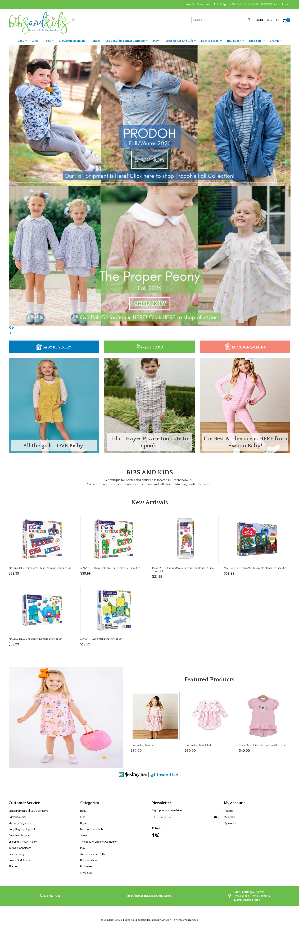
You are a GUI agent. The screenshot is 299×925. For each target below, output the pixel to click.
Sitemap (13, 866)
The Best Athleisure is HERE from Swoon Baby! (245, 442)
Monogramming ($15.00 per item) (28, 810)
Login (259, 20)
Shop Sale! (256, 40)
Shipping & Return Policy (23, 841)
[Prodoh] (150, 115)
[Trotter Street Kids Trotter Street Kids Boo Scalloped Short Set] (263, 715)
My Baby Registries (20, 823)
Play (156, 40)
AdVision (166, 920)
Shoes (96, 40)
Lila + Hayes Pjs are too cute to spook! (149, 442)
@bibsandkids (165, 774)
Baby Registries (17, 817)
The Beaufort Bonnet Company (125, 40)
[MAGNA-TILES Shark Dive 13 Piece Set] (113, 609)
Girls (35, 40)
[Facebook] (153, 835)
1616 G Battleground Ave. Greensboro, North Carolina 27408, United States (251, 895)
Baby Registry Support (22, 829)
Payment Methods (19, 860)
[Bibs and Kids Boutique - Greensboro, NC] (42, 22)
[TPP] (150, 255)
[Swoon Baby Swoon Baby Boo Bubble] (209, 715)
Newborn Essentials (72, 40)
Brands (275, 40)
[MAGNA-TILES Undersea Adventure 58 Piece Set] (42, 609)
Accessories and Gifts (180, 40)
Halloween (234, 40)
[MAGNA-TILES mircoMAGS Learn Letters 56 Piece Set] (113, 538)
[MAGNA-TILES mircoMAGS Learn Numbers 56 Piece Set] (42, 538)
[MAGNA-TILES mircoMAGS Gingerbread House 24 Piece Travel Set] (185, 538)
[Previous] (10, 328)
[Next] (12, 328)
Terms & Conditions (20, 848)
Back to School (210, 40)
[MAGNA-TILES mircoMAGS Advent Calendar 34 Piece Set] (257, 538)
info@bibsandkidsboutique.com (151, 895)
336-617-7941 (51, 895)
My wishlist (230, 823)
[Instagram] (157, 835)
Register (272, 20)
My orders (229, 817)
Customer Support (19, 835)
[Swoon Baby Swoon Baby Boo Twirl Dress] (155, 715)
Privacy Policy (17, 854)
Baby (21, 40)
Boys (49, 40)
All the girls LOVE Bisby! (54, 446)
